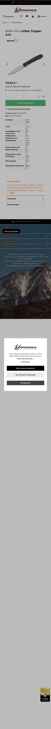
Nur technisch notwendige (25, 375)
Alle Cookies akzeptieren (25, 368)
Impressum (25, 362)
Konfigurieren (26, 383)
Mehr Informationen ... (25, 358)
